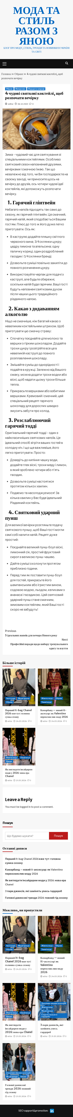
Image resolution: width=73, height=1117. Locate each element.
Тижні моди (46, 702)
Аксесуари (10, 698)
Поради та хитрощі (36, 89)
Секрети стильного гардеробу (49, 1015)
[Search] (67, 63)
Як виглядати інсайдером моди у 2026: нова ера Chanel (18, 773)
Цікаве (9, 761)
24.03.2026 (21, 721)
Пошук (8, 823)
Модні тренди (23, 698)
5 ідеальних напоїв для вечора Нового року (31, 633)
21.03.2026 (21, 780)
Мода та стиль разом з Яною (36, 25)
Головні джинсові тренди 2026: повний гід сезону (36, 897)
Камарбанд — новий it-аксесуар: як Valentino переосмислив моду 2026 (54, 713)
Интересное (20, 89)
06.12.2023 (23, 104)
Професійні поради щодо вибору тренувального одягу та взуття (39, 644)
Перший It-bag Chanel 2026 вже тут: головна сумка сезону (18, 713)
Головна (6, 74)
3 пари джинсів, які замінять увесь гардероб (33, 891)
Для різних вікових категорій (53, 1003)
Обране (18, 74)
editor (11, 104)
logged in (25, 806)
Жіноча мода (47, 698)
